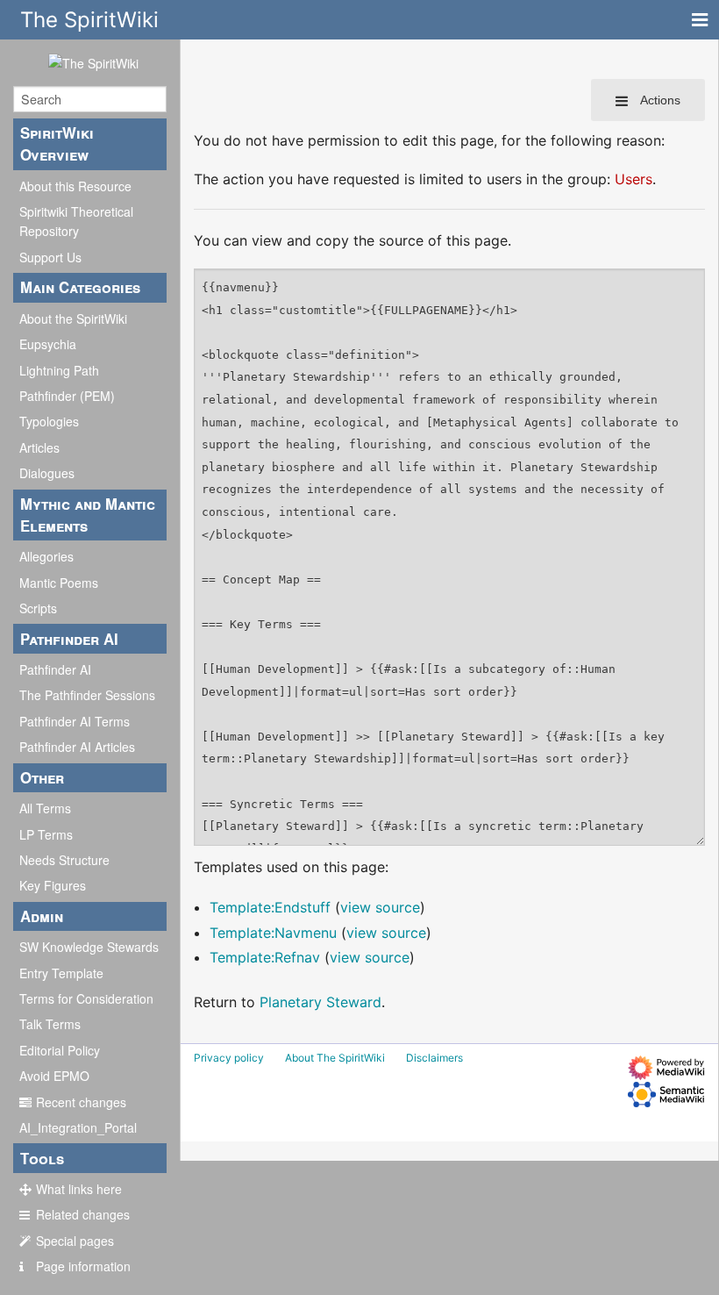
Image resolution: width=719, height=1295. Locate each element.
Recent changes (81, 1102)
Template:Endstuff (270, 907)
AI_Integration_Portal (78, 1127)
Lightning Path (59, 370)
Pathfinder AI (55, 669)
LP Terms (46, 834)
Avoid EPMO (54, 1075)
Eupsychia (47, 344)
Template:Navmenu (273, 932)
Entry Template (61, 973)
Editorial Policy (59, 1050)
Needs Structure (64, 860)
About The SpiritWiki (335, 1057)
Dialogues (47, 473)
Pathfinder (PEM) (67, 395)
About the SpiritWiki (73, 318)
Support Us (50, 257)
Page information (83, 1266)
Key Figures (52, 885)
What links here (79, 1189)
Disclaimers (434, 1057)
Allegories (46, 556)
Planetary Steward (320, 1002)
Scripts (38, 608)
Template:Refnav (265, 957)
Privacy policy (229, 1057)
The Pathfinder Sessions (87, 695)
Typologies (49, 421)
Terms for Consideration (86, 998)
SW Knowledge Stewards (89, 946)
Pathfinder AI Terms (74, 721)
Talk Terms (50, 1024)
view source (380, 907)
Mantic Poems (58, 582)
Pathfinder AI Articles (77, 746)
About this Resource (75, 186)
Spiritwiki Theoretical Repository (76, 221)
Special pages (75, 1240)
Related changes (83, 1214)
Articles (39, 447)
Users (633, 179)
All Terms (45, 808)
